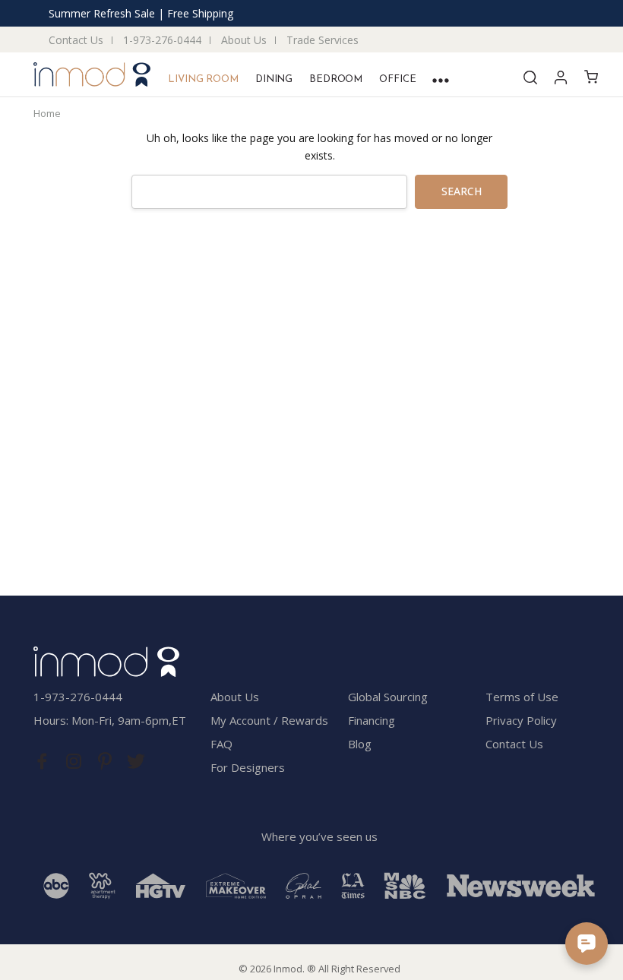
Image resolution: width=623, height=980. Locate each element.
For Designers (247, 767)
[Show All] (440, 80)
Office (397, 79)
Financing (371, 720)
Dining (274, 79)
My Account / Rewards (269, 720)
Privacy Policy (521, 720)
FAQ (221, 743)
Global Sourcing (388, 696)
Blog (360, 743)
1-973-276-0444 (162, 40)
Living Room (203, 79)
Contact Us (76, 40)
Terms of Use (521, 696)
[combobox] (268, 192)
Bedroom (335, 79)
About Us (244, 40)
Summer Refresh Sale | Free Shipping (141, 13)
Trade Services (322, 40)
